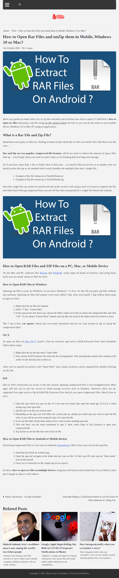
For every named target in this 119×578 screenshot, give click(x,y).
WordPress (84, 573)
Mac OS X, (30, 341)
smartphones (63, 445)
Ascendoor (64, 573)
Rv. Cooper (27, 48)
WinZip (43, 273)
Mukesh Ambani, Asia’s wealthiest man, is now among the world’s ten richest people (21, 548)
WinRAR (57, 273)
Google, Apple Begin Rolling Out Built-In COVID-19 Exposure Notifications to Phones (58, 548)
